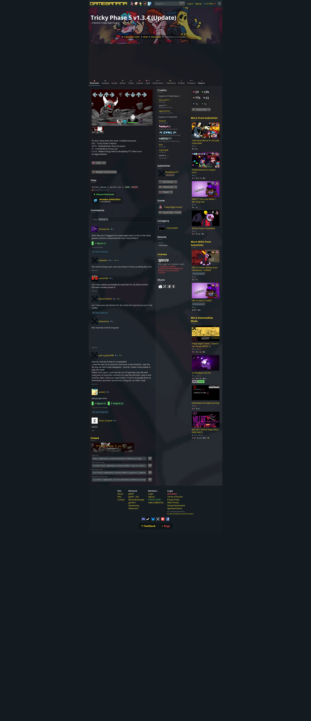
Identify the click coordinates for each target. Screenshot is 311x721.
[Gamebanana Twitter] (158, 518)
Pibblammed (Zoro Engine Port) (204, 171)
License (162, 254)
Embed (95, 438)
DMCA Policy (173, 502)
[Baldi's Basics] (140, 3)
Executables (156, 37)
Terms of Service (175, 496)
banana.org (133, 505)
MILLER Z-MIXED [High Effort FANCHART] (205, 431)
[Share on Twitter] (165, 286)
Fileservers (133, 508)
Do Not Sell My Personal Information (180, 514)
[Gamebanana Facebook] (168, 518)
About (120, 493)
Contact (121, 499)
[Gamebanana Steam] (148, 518)
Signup (198, 3)
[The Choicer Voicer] (149, 3)
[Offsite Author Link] (170, 100)
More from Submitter (204, 118)
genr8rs (132, 502)
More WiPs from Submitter (201, 243)
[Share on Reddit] (160, 286)
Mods (145, 37)
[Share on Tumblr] (173, 286)
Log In (190, 3)
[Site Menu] (219, 3)
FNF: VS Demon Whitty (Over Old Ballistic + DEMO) (205, 269)
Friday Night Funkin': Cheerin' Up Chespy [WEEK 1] (205, 345)
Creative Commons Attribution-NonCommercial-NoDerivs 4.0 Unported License (170, 269)
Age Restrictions (174, 508)
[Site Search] (182, 3)
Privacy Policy (173, 499)
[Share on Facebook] (169, 286)
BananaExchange (136, 499)
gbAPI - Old (133, 496)
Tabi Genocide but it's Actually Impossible (205, 141)
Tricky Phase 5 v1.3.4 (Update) (175, 37)
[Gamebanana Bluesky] (153, 518)
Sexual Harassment (176, 505)
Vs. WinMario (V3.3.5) (201, 372)
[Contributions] (172, 100)
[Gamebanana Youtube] (163, 518)
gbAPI (131, 493)
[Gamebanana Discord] (143, 518)
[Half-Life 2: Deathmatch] (136, 3)
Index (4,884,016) (155, 502)
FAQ (119, 496)
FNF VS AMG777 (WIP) (202, 300)
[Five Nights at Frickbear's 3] (145, 3)
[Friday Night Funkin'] (132, 3)
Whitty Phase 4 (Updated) (203, 228)
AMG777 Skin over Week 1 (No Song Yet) (204, 200)
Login (150, 493)
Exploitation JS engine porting (205, 403)
